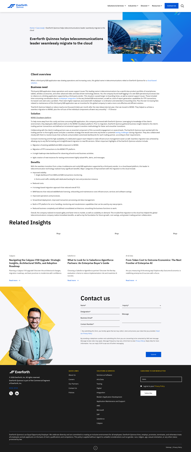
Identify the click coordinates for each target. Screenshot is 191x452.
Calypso (100, 423)
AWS (98, 406)
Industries (132, 6)
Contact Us (171, 6)
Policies (71, 392)
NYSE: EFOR (13, 388)
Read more (13, 280)
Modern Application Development (109, 397)
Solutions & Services (116, 6)
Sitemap (168, 447)
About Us (72, 375)
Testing (99, 384)
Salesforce (100, 419)
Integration (101, 392)
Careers (72, 379)
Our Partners (73, 384)
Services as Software (104, 375)
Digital (99, 388)
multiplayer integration (67, 98)
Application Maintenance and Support (111, 401)
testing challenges (122, 132)
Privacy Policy (140, 341)
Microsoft (100, 410)
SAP (98, 414)
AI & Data (100, 379)
